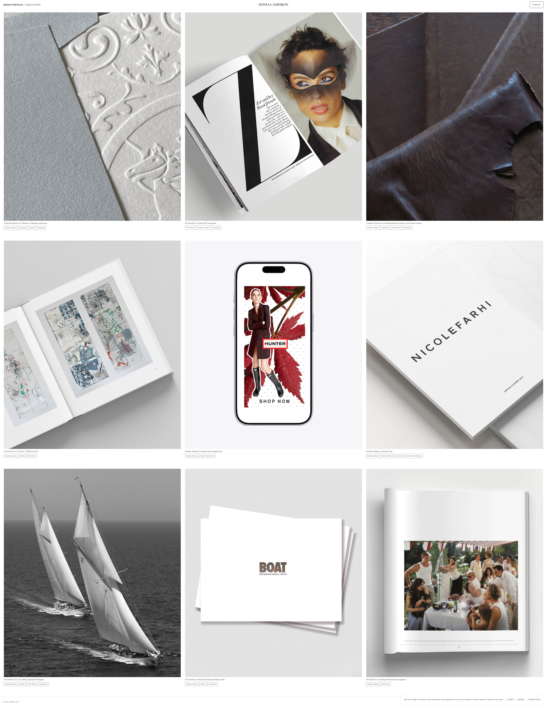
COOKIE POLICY (534, 699)
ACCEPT (510, 699)
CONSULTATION (32, 5)
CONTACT (536, 5)
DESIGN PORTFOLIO (13, 5)
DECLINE (521, 699)
